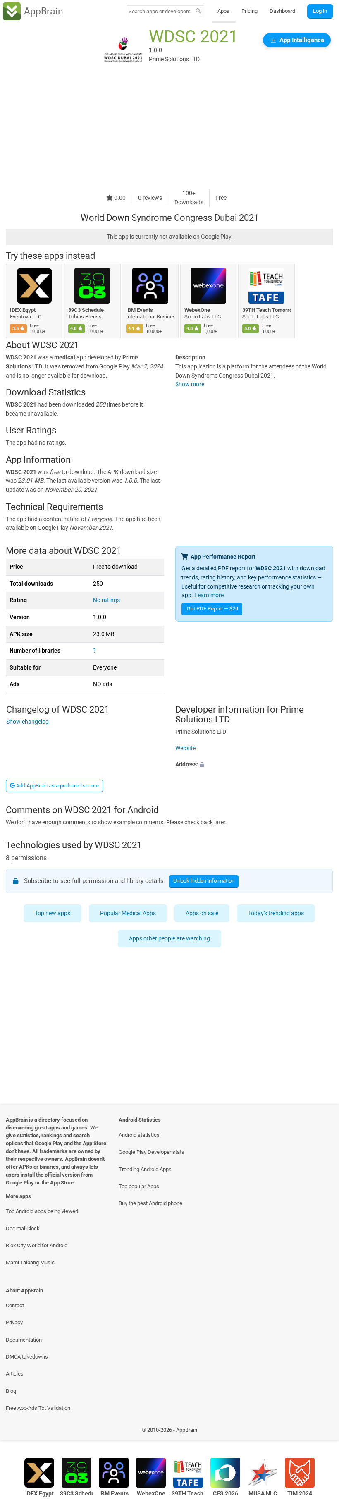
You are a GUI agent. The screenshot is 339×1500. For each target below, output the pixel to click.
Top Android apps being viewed (42, 1211)
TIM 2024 (299, 1493)
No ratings (106, 600)
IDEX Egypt (23, 310)
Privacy (14, 1322)
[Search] (198, 11)
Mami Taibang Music (30, 1262)
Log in (320, 11)
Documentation (24, 1340)
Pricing (249, 11)
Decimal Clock (23, 1228)
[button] (254, 765)
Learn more (209, 595)
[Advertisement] (169, 131)
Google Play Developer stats (151, 1152)
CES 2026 (225, 1493)
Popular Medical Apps (128, 913)
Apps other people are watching (169, 938)
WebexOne (197, 310)
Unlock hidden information (204, 881)
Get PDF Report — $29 (212, 608)
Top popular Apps (139, 1186)
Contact (15, 1305)
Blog (11, 1391)
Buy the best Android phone (150, 1203)
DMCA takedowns (27, 1357)
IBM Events (139, 310)
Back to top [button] (320, 1431)
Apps (223, 11)
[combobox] (159, 11)
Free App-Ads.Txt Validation (38, 1408)
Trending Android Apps (145, 1169)
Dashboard (282, 11)
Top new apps (53, 913)
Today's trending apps (276, 913)
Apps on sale (202, 913)
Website (185, 748)
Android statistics (139, 1135)
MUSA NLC (262, 1493)
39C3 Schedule (86, 310)
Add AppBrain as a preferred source (57, 785)
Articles (15, 1374)
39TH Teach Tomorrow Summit (266, 310)
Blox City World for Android (36, 1245)
